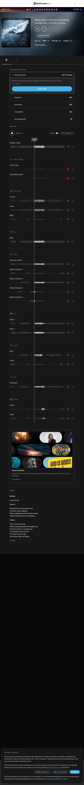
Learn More (15, 83)
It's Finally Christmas (57, 23)
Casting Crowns (41, 23)
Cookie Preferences (54, 767)
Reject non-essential (60, 772)
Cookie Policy (50, 779)
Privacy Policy (63, 779)
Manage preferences (42, 772)
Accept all (74, 772)
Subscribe (42, 89)
